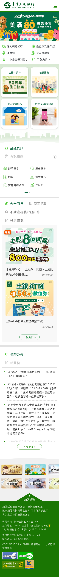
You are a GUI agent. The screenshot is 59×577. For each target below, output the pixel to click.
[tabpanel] (29, 176)
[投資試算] (12, 483)
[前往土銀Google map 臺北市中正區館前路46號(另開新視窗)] (49, 524)
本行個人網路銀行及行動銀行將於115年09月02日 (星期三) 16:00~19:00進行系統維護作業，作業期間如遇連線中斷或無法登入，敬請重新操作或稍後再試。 (32, 390)
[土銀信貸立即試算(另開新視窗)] (35, 469)
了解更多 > (29, 337)
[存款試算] (35, 483)
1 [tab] (26, 192)
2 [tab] (29, 192)
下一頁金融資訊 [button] (55, 157)
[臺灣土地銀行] (19, 5)
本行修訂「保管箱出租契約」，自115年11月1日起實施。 (31, 374)
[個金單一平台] (12, 469)
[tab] (14, 204)
